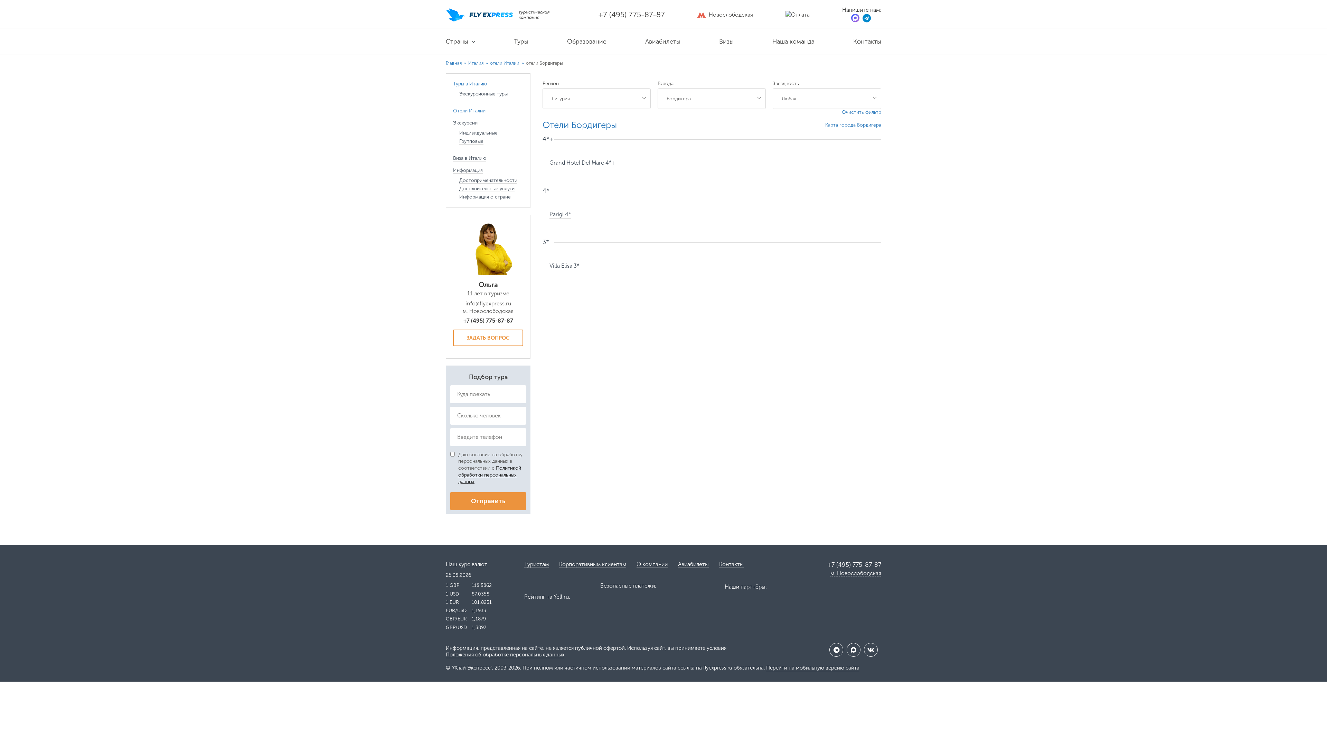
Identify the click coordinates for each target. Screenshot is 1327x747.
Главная (454, 63)
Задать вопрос (488, 338)
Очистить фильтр (861, 112)
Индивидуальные (478, 133)
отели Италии (505, 63)
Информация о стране (485, 197)
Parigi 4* (560, 214)
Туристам (536, 564)
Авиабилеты (662, 41)
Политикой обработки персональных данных (489, 475)
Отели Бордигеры (580, 125)
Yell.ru (561, 596)
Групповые (471, 141)
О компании (652, 564)
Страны (457, 41)
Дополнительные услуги (487, 189)
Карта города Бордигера (853, 125)
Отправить (488, 501)
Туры (521, 41)
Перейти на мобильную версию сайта (812, 668)
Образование (586, 41)
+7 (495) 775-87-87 (632, 14)
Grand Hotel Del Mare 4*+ (582, 162)
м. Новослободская (855, 573)
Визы (726, 41)
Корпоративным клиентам (592, 564)
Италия (476, 63)
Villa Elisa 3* (564, 265)
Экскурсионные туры (483, 94)
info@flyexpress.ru (488, 303)
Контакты (867, 41)
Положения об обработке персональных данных (505, 655)
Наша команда (793, 41)
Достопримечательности (488, 180)
